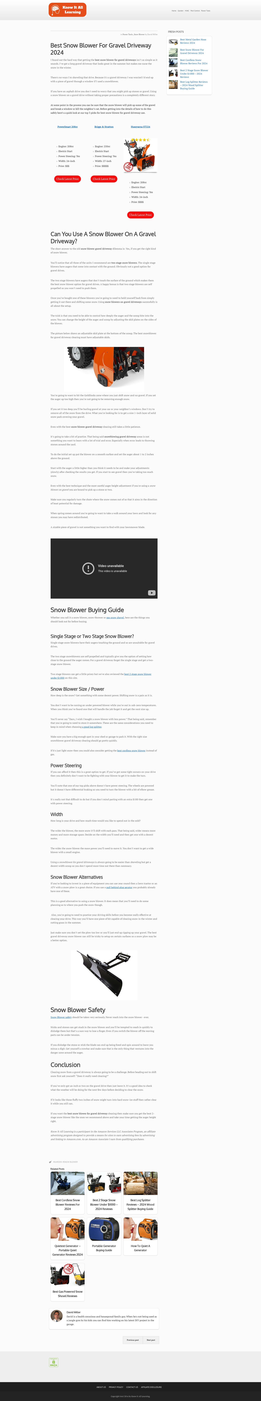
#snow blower (70, 1162)
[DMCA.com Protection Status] (53, 1366)
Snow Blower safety (61, 1017)
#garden (57, 1162)
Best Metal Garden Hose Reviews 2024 (193, 41)
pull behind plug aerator (119, 887)
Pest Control (195, 11)
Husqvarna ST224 (140, 126)
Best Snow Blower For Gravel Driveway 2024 (100, 49)
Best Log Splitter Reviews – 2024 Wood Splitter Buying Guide (194, 85)
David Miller (152, 34)
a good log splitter (92, 726)
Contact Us (132, 1387)
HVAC (187, 11)
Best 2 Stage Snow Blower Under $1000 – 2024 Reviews (194, 74)
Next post (151, 1340)
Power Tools (205, 11)
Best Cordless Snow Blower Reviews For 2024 (193, 61)
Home (174, 11)
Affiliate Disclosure (151, 1387)
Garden (180, 11)
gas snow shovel (115, 617)
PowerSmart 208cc (68, 126)
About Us (101, 1387)
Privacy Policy (116, 1387)
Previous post (133, 1340)
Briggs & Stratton (104, 126)
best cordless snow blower (131, 750)
